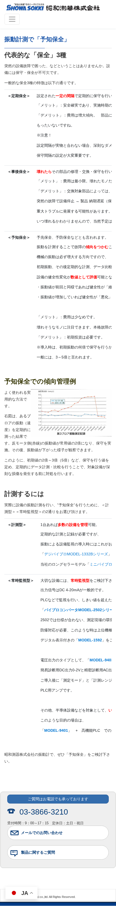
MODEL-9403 (101, 660)
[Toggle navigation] (12, 19)
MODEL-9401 (56, 730)
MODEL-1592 (90, 640)
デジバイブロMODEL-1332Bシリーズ (76, 554)
